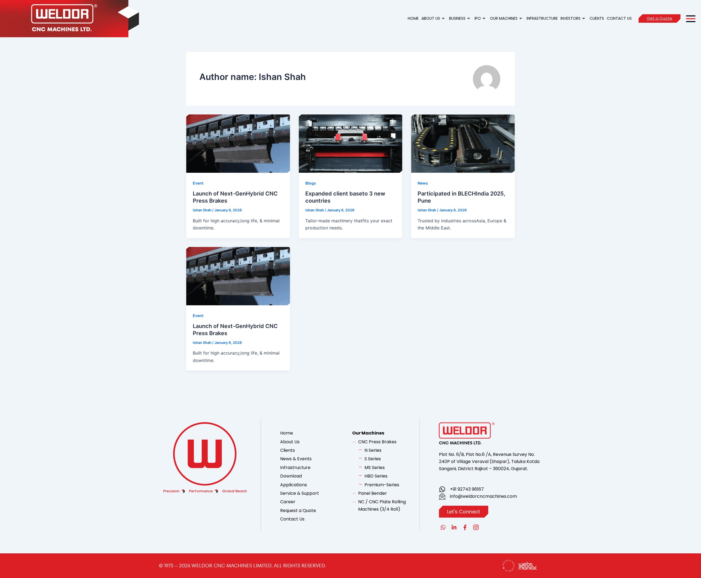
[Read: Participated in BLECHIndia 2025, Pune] (463, 143)
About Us (430, 18)
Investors (571, 18)
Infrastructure (542, 18)
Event (198, 183)
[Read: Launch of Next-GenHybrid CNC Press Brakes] (238, 143)
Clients (597, 18)
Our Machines (504, 18)
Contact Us (619, 18)
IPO (478, 18)
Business (457, 18)
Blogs (310, 183)
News (423, 183)
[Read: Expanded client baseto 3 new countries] (351, 143)
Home (413, 18)
